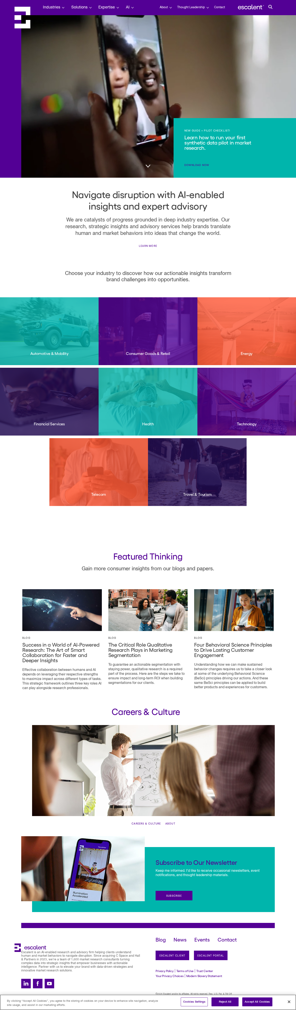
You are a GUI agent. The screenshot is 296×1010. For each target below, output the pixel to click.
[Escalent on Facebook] (37, 983)
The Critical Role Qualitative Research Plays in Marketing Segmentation (140, 649)
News (180, 939)
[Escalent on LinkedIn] (26, 983)
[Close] (289, 1002)
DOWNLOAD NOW (196, 164)
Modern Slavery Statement (204, 975)
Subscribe (174, 895)
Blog (26, 637)
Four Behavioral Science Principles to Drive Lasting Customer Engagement (233, 649)
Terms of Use (185, 971)
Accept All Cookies (257, 1001)
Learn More (148, 245)
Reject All (225, 1001)
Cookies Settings (194, 1001)
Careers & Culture (146, 823)
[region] (148, 1002)
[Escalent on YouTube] (49, 983)
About (170, 823)
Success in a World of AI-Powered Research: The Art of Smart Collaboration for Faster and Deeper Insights (60, 652)
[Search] (270, 7)
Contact (219, 7)
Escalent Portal (210, 955)
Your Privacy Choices (170, 975)
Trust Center (204, 971)
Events (202, 939)
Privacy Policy (165, 971)
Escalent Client (172, 955)
